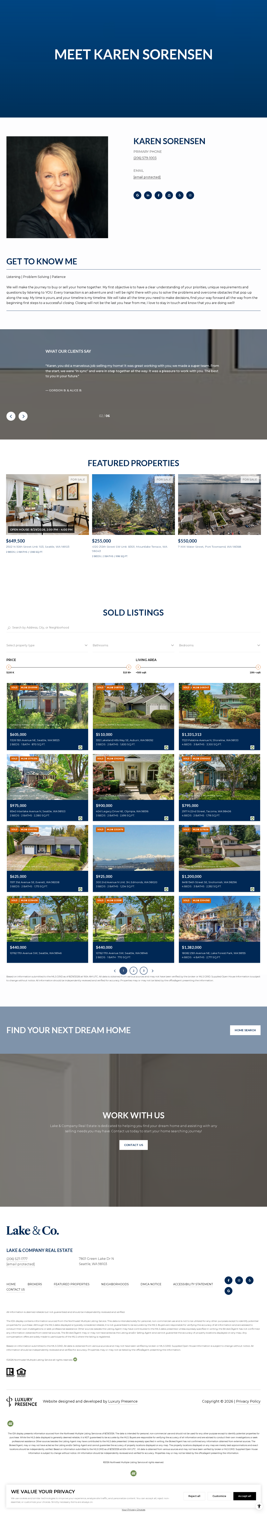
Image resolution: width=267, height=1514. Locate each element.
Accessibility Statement (193, 1284)
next (23, 416)
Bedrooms (186, 645)
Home (11, 1284)
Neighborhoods (115, 1284)
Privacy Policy (248, 1401)
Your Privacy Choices (133, 1509)
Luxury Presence (123, 1401)
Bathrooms (100, 645)
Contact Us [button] (133, 1145)
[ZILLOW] (169, 195)
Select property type (20, 645)
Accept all (244, 1496)
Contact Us (15, 1289)
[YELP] (180, 195)
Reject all (194, 1496)
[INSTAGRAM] (190, 195)
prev (10, 416)
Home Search (245, 1030)
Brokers (35, 1284)
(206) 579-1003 (145, 158)
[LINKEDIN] (148, 195)
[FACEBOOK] (158, 195)
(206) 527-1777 (17, 1259)
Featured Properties (72, 1284)
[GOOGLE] (137, 195)
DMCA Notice (151, 1284)
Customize (219, 1496)
